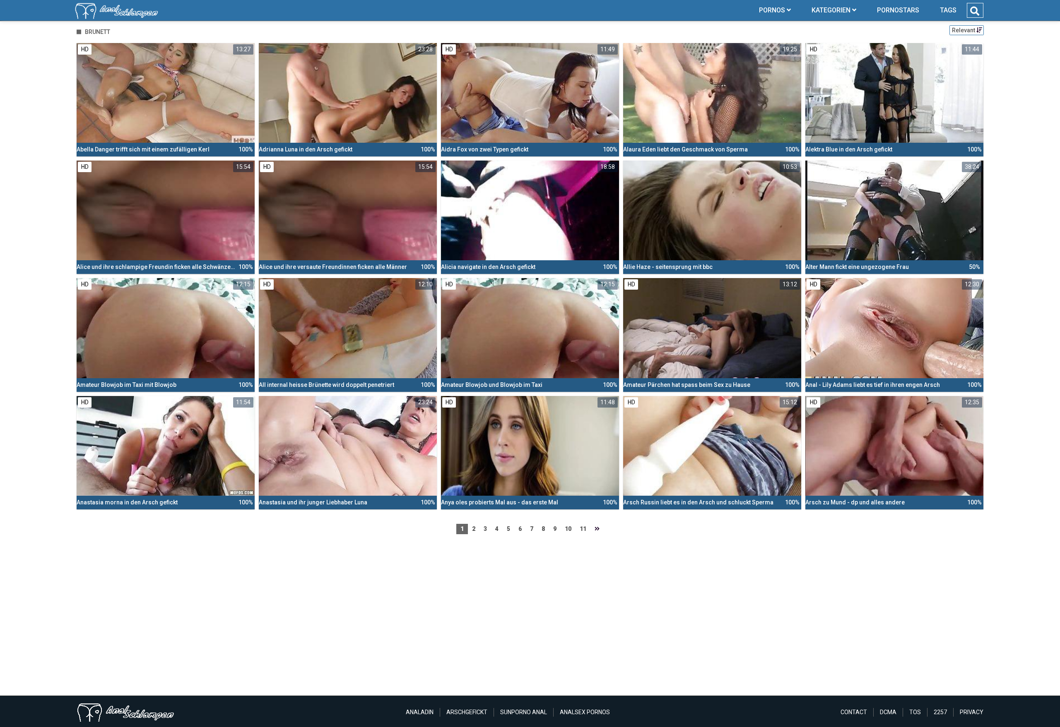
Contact (854, 712)
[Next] (597, 529)
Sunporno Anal (523, 712)
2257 (940, 712)
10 (568, 528)
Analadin (420, 712)
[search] (974, 11)
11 (583, 528)
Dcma (888, 712)
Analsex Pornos (585, 712)
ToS (915, 712)
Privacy (971, 712)
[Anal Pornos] (117, 10)
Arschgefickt (466, 712)
